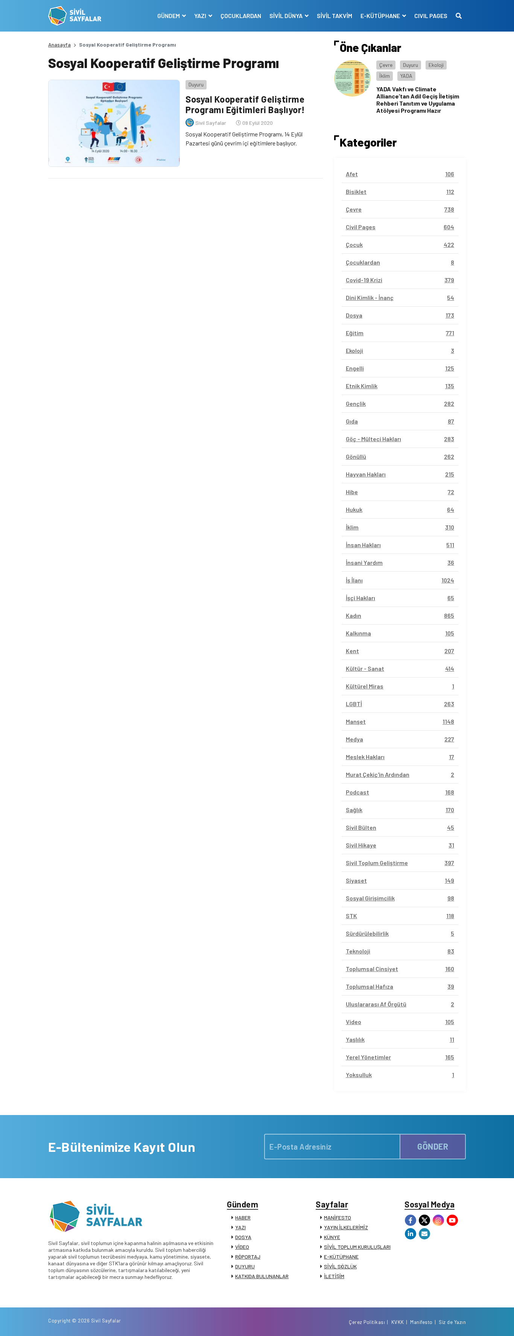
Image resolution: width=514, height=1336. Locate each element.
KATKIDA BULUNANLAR (262, 1276)
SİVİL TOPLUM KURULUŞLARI (357, 1247)
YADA (406, 76)
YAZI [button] (200, 15)
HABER (243, 1217)
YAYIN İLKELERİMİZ (346, 1227)
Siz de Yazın (452, 1322)
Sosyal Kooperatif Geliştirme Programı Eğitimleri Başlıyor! (245, 104)
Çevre (385, 65)
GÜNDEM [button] (169, 15)
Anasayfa (59, 44)
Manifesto (421, 1322)
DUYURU (245, 1266)
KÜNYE (332, 1237)
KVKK (397, 1322)
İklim (384, 76)
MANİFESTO (337, 1217)
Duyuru (196, 84)
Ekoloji (436, 65)
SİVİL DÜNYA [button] (286, 15)
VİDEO (242, 1247)
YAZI (240, 1227)
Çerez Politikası (367, 1322)
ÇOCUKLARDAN (241, 15)
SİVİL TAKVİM (334, 15)
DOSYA (243, 1237)
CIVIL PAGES (430, 15)
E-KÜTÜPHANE (341, 1256)
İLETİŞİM (334, 1276)
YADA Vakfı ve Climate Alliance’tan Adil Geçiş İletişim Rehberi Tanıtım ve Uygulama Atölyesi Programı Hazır (417, 99)
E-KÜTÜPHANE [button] (380, 15)
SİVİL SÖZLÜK (340, 1266)
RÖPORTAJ (247, 1256)
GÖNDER (432, 1146)
